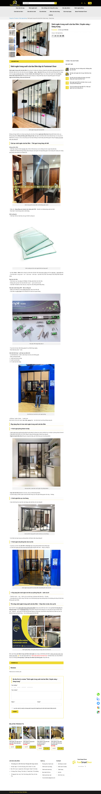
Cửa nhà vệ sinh (31, 11)
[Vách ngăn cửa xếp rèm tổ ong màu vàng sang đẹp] (15, 732)
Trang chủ (11, 18)
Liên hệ (51, 15)
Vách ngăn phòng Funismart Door (39, 655)
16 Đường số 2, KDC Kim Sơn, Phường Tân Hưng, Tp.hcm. (24, 764)
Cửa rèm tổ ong (20, 8)
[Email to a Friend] (58, 36)
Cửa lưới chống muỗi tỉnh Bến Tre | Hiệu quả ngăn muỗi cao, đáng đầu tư (80, 87)
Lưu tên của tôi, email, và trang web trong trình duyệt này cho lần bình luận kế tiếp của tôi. (35, 708)
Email (39, 702)
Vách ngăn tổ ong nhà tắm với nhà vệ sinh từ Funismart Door (43, 743)
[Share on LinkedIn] (63, 36)
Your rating (14, 685)
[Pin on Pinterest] (60, 36)
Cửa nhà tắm (42, 11)
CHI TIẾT (40, 748)
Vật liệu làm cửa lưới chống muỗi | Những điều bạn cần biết (81, 69)
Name (13, 702)
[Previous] (18, 39)
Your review (14, 690)
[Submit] (55, 3)
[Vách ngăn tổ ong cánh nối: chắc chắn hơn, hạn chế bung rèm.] (57, 732)
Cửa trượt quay (67, 11)
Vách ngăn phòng (79, 8)
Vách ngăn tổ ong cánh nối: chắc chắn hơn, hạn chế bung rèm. (56, 743)
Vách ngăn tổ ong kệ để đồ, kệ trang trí (28, 742)
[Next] (47, 39)
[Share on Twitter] (55, 36)
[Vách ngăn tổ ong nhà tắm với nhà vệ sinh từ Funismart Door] (43, 732)
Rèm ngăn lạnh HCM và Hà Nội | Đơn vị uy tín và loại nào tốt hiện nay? (80, 83)
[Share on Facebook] (53, 36)
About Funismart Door (81, 11)
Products (16, 18)
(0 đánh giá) (61, 29)
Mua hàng (47, 748)
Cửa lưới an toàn (18, 11)
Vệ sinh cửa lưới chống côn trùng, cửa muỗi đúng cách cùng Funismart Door (80, 78)
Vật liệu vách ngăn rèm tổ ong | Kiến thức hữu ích (80, 73)
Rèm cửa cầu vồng (55, 11)
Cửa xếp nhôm (66, 8)
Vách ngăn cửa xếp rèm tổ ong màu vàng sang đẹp (15, 742)
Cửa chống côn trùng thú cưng (49, 8)
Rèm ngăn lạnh (33, 8)
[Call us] (85, 766)
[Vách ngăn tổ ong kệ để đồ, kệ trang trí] (29, 732)
